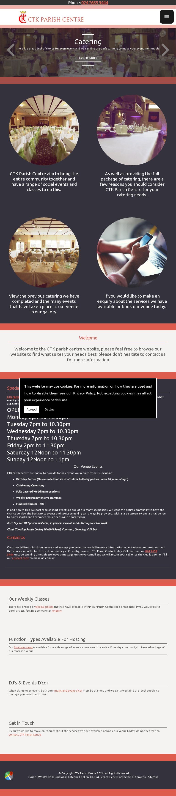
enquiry (57, 610)
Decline (50, 409)
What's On (44, 776)
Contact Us (124, 776)
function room (23, 647)
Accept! (32, 409)
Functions (59, 776)
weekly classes (44, 606)
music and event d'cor (68, 690)
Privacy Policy (84, 393)
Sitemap (153, 776)
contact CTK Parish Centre (25, 734)
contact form (20, 557)
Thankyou (139, 776)
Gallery (85, 776)
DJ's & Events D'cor (103, 776)
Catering (73, 776)
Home (32, 776)
